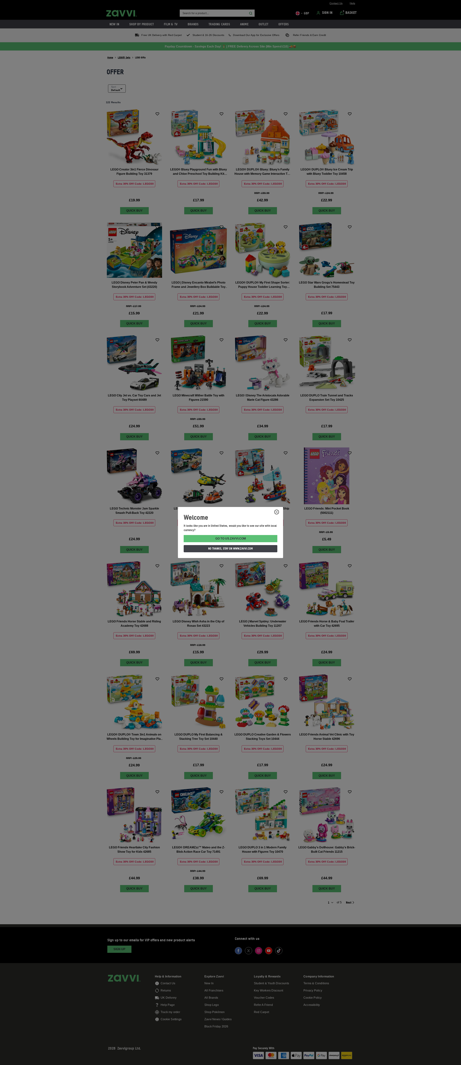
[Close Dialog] (276, 512)
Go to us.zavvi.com (230, 538)
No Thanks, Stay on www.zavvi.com (230, 548)
